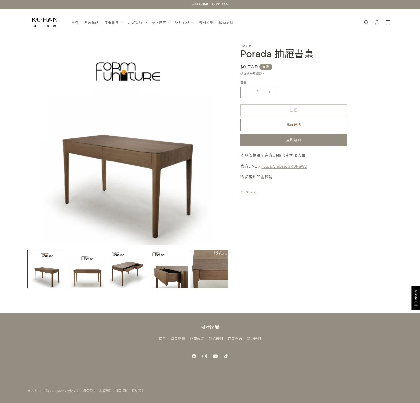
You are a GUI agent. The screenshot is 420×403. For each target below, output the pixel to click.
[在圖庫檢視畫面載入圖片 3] (128, 269)
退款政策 (89, 390)
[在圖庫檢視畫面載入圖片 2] (87, 269)
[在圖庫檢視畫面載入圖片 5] (209, 269)
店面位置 (197, 339)
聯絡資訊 (137, 390)
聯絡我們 (216, 339)
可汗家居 (45, 391)
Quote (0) (416, 298)
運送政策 (121, 390)
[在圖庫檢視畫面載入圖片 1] (47, 269)
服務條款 (105, 390)
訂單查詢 (235, 339)
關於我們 (254, 339)
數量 (243, 82)
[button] (113, 23)
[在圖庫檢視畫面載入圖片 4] (168, 269)
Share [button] (251, 192)
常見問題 (178, 339)
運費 (259, 74)
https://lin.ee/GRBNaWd (284, 166)
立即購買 (294, 140)
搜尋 (162, 339)
